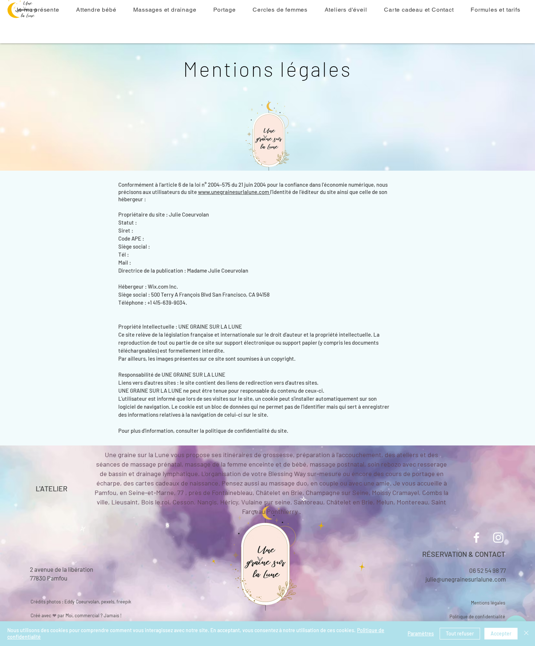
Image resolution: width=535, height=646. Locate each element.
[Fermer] (526, 633)
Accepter (501, 633)
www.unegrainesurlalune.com (234, 192)
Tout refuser (460, 633)
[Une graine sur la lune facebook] (476, 537)
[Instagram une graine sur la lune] (498, 537)
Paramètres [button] (421, 633)
